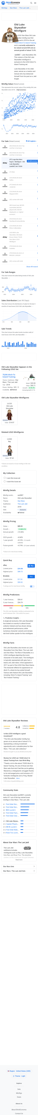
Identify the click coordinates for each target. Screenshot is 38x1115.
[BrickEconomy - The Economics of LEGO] (10, 3)
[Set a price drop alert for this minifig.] (32, 586)
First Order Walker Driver (18, 830)
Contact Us (19, 1114)
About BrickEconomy (19, 1110)
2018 (8, 385)
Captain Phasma (15, 824)
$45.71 (33, 385)
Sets (19, 1089)
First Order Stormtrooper (18, 804)
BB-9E (11, 827)
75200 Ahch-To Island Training (25, 43)
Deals (19, 1097)
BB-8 (11, 810)
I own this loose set (13, 478)
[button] (9, 278)
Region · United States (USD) (20, 1071)
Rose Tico (13, 833)
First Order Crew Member (18, 816)
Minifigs (4, 8)
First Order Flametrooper (18, 813)
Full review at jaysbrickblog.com (14, 781)
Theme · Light (20, 1076)
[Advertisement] (20, 16)
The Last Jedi (24, 8)
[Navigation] (33, 3)
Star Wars (13, 8)
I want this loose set (13, 482)
